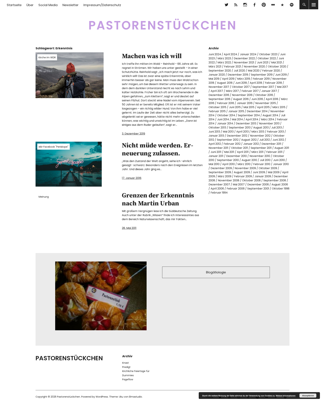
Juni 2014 (223, 119)
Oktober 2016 (264, 95)
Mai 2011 (229, 152)
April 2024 (230, 54)
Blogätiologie (216, 272)
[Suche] (304, 4)
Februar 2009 (243, 176)
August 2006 (280, 184)
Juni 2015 (235, 107)
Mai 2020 (253, 71)
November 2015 (265, 103)
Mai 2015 (248, 107)
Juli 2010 (265, 160)
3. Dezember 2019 (133, 134)
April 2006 (217, 188)
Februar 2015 (217, 111)
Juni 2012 (278, 140)
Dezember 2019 (238, 75)
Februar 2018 (273, 83)
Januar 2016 (245, 103)
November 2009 (245, 168)
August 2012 (249, 140)
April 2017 (217, 91)
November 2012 (260, 136)
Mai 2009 (273, 172)
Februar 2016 (225, 103)
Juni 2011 (216, 152)
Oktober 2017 (241, 87)
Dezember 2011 (271, 144)
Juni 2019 (281, 75)
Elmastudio (135, 396)
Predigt (126, 367)
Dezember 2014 (257, 111)
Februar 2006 (236, 188)
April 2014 (252, 119)
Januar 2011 (216, 156)
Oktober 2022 (267, 58)
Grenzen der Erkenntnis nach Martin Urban (158, 199)
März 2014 (267, 119)
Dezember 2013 (246, 123)
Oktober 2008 (251, 180)
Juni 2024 (215, 54)
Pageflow (127, 379)
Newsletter (70, 5)
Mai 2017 (282, 87)
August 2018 (225, 83)
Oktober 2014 (226, 115)
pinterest (263, 4)
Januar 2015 (236, 111)
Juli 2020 (239, 71)
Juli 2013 (276, 127)
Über (30, 5)
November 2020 (254, 66)
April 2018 (256, 83)
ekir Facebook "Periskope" (53, 146)
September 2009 (220, 172)
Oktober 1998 (280, 188)
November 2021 (244, 62)
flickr (273, 4)
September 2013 (240, 127)
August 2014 (270, 115)
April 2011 (243, 152)
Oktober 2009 (268, 168)
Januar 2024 (248, 54)
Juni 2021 (262, 62)
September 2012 (228, 140)
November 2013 (269, 123)
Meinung (44, 196)
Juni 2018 (241, 83)
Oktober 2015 (217, 107)
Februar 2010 (261, 164)
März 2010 (244, 164)
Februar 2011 (274, 152)
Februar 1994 (219, 193)
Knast (125, 363)
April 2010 (228, 164)
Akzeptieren (308, 395)
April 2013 (242, 132)
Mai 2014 (237, 119)
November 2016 (242, 95)
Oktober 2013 (217, 127)
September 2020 (220, 71)
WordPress (102, 396)
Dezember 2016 (219, 95)
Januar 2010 (281, 164)
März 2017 (232, 91)
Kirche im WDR (47, 57)
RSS (235, 4)
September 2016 (219, 99)
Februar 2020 (271, 71)
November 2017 (219, 87)
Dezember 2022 (244, 58)
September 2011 (261, 148)
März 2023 (224, 58)
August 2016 (241, 99)
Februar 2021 (232, 66)
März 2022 (224, 62)
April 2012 (215, 144)
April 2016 (272, 99)
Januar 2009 (263, 176)
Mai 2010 (214, 164)
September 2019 (262, 75)
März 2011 (257, 152)
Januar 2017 (269, 91)
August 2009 (242, 172)
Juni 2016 (257, 99)
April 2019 (228, 79)
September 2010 (228, 160)
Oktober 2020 (277, 66)
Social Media (48, 5)
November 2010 (260, 156)
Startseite (14, 5)
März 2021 (215, 66)
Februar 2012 (232, 144)
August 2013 (261, 127)
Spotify (291, 4)
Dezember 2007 (219, 184)
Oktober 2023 (268, 54)
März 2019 (243, 79)
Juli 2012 (264, 140)
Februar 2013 (275, 132)
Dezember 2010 (236, 156)
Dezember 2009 (221, 168)
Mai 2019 (214, 79)
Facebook (254, 4)
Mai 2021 (276, 62)
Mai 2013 (228, 132)
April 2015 (263, 107)
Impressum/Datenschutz (102, 5)
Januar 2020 (217, 75)
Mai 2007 (239, 184)
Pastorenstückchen (162, 25)
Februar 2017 (250, 91)
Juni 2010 (279, 160)
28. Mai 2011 (129, 228)
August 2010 (249, 160)
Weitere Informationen (286, 395)
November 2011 (218, 148)
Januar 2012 (251, 144)
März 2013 (257, 132)
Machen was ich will (152, 56)
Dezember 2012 (237, 136)
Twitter (226, 4)
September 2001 (258, 188)
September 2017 (263, 87)
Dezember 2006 (258, 184)
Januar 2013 (216, 136)
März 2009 (224, 176)
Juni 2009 (259, 172)
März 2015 (278, 107)
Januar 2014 (225, 123)
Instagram (245, 4)
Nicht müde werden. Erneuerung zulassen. (157, 150)
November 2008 (228, 180)
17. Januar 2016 (131, 178)
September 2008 (274, 180)
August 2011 (281, 148)
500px (282, 4)
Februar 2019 (261, 79)
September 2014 (249, 115)
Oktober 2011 (239, 148)
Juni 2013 (214, 132)
